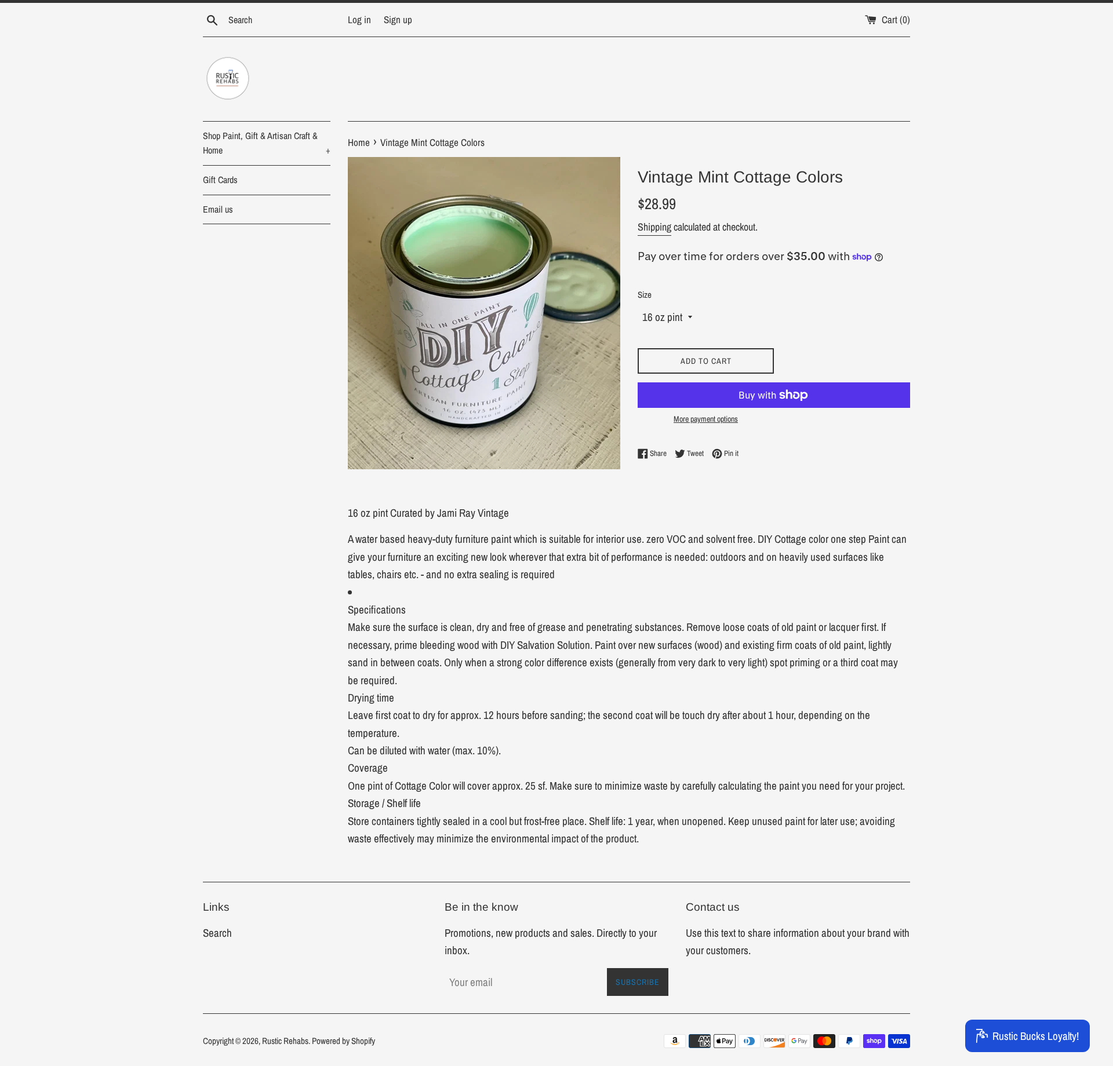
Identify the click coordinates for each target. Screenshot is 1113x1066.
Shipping (654, 227)
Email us (218, 209)
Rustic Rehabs (285, 1041)
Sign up (398, 19)
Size (645, 295)
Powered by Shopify (343, 1041)
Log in (359, 19)
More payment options (706, 419)
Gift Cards (220, 179)
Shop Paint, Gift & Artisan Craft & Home (266, 143)
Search (217, 932)
